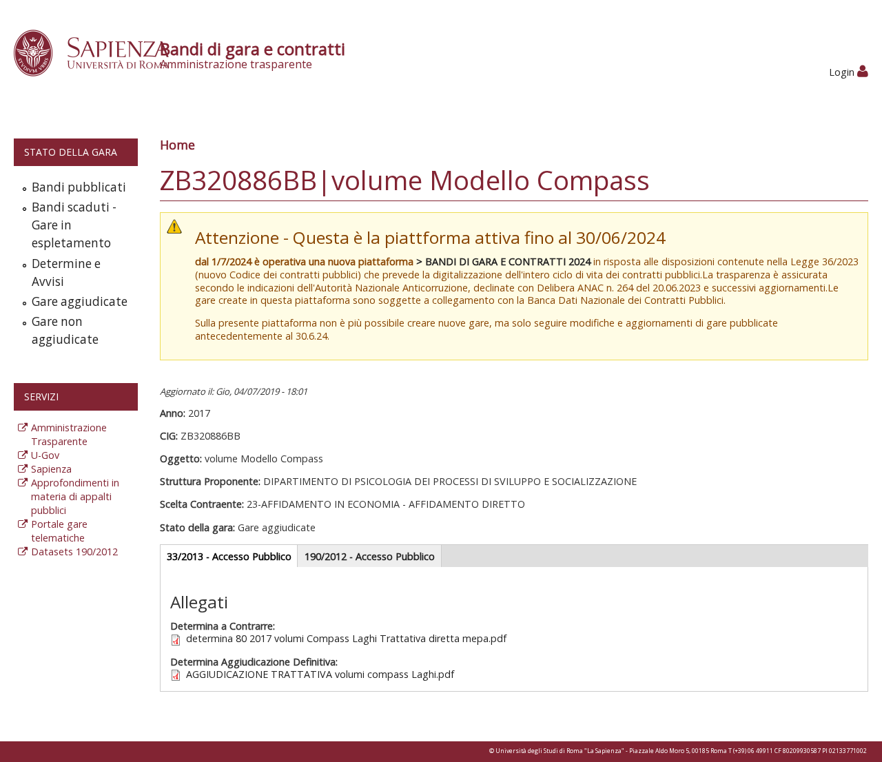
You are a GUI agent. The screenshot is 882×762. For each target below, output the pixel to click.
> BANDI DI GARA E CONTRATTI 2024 (503, 261)
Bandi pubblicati (79, 187)
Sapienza (51, 468)
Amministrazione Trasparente (69, 434)
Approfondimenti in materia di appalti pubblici (75, 496)
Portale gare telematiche (59, 530)
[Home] (99, 52)
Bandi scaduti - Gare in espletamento (74, 225)
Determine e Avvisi (66, 272)
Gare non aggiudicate (65, 330)
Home (177, 144)
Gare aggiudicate (79, 301)
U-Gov (45, 455)
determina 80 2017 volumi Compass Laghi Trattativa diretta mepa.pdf (346, 638)
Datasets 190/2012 (74, 551)
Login (843, 72)
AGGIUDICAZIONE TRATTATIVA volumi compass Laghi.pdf (320, 674)
